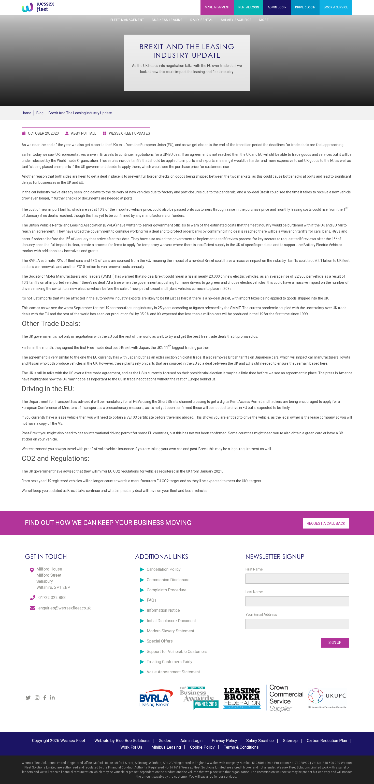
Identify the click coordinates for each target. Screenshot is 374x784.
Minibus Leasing (166, 747)
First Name (254, 569)
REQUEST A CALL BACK (326, 523)
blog (40, 113)
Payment (217, 7)
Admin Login (191, 740)
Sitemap (290, 740)
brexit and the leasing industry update (80, 113)
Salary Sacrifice (236, 20)
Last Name (254, 592)
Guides (165, 740)
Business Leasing (167, 20)
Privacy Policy (224, 740)
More (264, 20)
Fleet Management (127, 20)
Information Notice (163, 610)
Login (248, 7)
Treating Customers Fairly (169, 661)
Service (336, 7)
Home (26, 113)
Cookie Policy (202, 747)
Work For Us (131, 747)
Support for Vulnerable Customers (177, 651)
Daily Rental (201, 20)
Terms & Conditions (241, 747)
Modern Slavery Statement (170, 631)
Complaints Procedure (166, 590)
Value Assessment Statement (173, 671)
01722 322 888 (52, 597)
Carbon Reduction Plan (327, 740)
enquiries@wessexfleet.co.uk (64, 608)
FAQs (151, 600)
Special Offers (160, 641)
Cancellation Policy (164, 569)
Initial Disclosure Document (171, 620)
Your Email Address (261, 614)
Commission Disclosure (168, 579)
